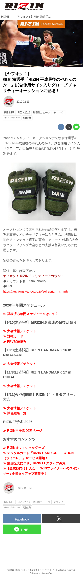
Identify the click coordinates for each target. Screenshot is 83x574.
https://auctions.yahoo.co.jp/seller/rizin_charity (35, 291)
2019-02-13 (23, 101)
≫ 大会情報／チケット (19, 331)
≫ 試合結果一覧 (14, 413)
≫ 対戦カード (13, 336)
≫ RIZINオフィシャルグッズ (24, 447)
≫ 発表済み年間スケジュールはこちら (31, 314)
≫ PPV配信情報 (15, 341)
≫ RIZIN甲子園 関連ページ (22, 430)
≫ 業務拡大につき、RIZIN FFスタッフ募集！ (36, 463)
